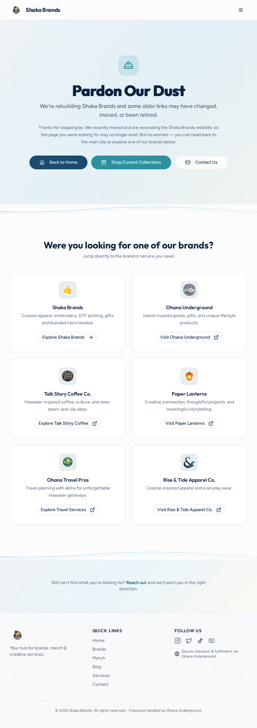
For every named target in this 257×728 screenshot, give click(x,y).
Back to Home (63, 162)
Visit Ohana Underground (185, 337)
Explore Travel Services (63, 509)
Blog (96, 666)
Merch (98, 658)
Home (98, 640)
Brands (99, 649)
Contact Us (206, 162)
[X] (189, 641)
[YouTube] (211, 641)
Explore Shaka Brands (63, 337)
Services (101, 675)
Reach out (136, 582)
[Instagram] (178, 641)
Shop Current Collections (136, 162)
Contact (100, 684)
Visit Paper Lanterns (185, 423)
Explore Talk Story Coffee (63, 423)
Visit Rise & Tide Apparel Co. (184, 509)
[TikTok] (200, 641)
